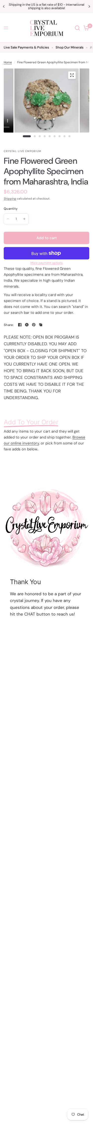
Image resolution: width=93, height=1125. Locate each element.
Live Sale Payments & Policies (26, 47)
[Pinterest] (34, 325)
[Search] (77, 28)
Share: (9, 324)
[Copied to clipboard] (41, 325)
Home (8, 62)
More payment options (47, 262)
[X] (27, 325)
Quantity (10, 209)
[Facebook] (20, 325)
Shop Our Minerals (70, 47)
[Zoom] (72, 75)
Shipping (10, 199)
